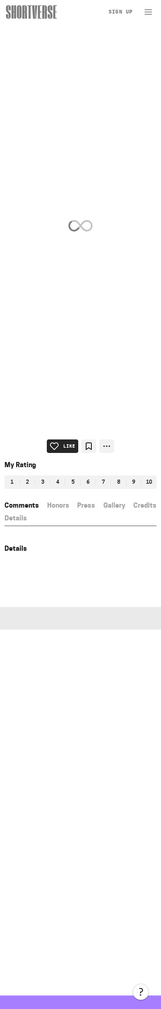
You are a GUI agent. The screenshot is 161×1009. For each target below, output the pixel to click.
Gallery (114, 505)
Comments (21, 505)
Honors (58, 505)
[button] (141, 992)
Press (86, 505)
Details (15, 518)
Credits (145, 505)
